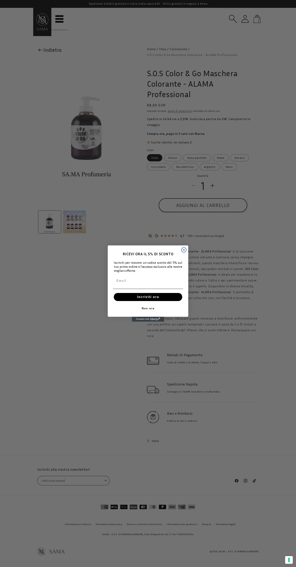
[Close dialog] (183, 249)
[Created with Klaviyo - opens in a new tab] (148, 319)
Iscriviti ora (148, 297)
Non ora (148, 308)
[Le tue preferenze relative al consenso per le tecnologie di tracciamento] (289, 560)
